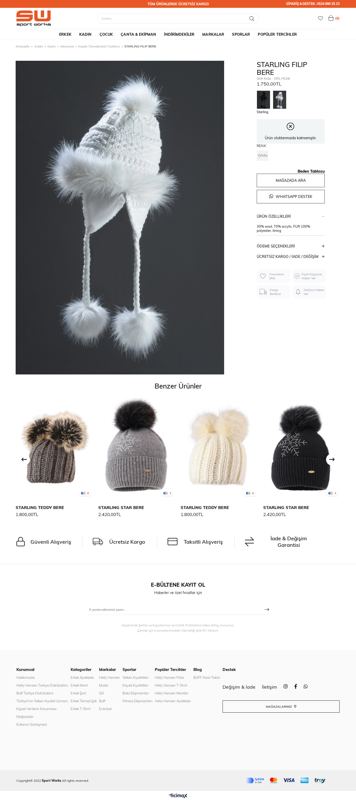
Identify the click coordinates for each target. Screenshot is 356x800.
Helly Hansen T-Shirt (171, 685)
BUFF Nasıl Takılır (206, 677)
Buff (102, 701)
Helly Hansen (109, 677)
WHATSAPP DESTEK (293, 196)
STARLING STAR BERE (121, 507)
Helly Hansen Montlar (171, 693)
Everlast (105, 709)
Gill (101, 693)
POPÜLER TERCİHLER (277, 34)
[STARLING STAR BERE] (137, 448)
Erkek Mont (79, 685)
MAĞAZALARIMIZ (279, 706)
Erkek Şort (78, 693)
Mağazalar (25, 716)
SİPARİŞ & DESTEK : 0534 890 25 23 (313, 4)
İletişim (269, 687)
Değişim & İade (239, 687)
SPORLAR (241, 34)
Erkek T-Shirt (80, 709)
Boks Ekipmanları (135, 693)
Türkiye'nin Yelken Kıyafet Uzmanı (42, 701)
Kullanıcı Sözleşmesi (31, 724)
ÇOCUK (106, 34)
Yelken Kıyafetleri (135, 677)
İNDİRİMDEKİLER (179, 34)
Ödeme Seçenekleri (276, 246)
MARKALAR (213, 34)
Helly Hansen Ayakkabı (173, 701)
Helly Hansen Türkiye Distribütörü (42, 685)
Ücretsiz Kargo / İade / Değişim (287, 256)
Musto (103, 685)
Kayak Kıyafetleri (135, 685)
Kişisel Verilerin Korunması (36, 709)
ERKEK (65, 34)
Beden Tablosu (311, 171)
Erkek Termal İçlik (84, 701)
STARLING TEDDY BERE (40, 507)
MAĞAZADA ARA (291, 180)
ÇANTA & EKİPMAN (138, 34)
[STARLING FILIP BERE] (265, 99)
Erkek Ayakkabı (82, 677)
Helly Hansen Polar (170, 677)
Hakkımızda (25, 677)
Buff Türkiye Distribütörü (34, 693)
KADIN (85, 34)
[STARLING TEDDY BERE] (54, 448)
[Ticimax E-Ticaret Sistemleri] (178, 796)
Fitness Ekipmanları (137, 701)
